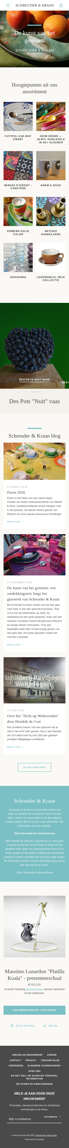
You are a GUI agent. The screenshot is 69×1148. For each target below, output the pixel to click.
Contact (15, 1060)
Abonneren (50, 1117)
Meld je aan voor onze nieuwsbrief (34, 1096)
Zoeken (52, 1055)
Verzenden (16, 1065)
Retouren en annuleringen (34, 1084)
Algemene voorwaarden (43, 1065)
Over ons (34, 1071)
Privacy (31, 1060)
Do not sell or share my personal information (34, 1077)
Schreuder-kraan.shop (46, 1135)
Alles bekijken (34, 767)
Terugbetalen (50, 1060)
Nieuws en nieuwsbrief (27, 1055)
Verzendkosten (34, 989)
